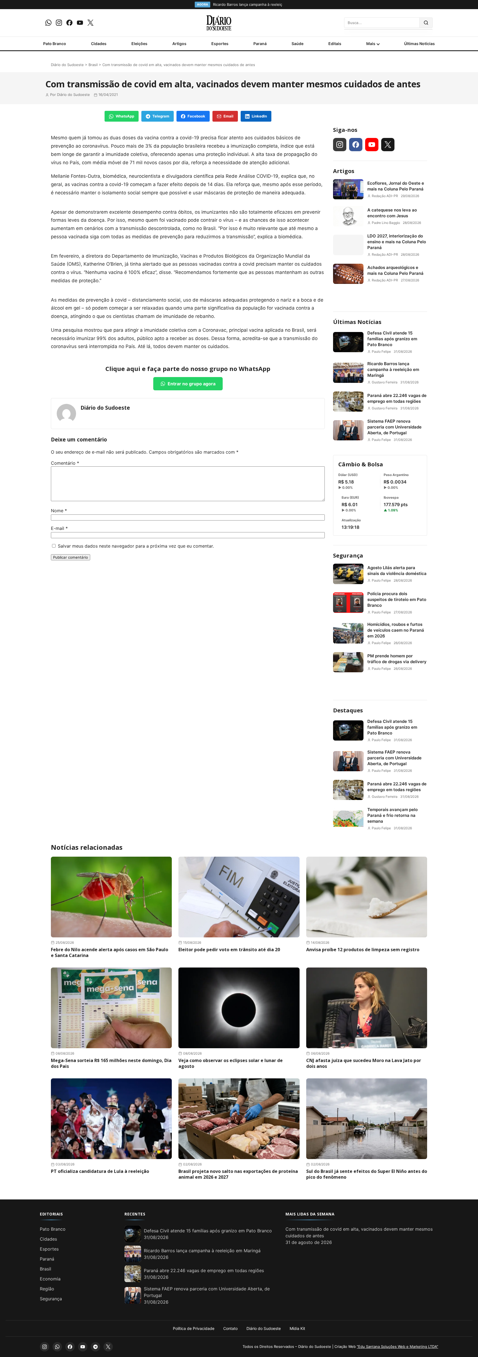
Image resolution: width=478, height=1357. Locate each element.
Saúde (297, 43)
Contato (230, 1328)
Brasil (93, 64)
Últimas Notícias (419, 43)
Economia (50, 1279)
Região (47, 1288)
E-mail (59, 528)
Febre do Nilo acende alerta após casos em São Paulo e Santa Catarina (109, 952)
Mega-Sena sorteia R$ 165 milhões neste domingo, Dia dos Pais (111, 1063)
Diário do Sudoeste (67, 64)
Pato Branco (54, 43)
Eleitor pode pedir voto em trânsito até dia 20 (229, 949)
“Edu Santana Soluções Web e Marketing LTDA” (397, 1346)
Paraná (260, 43)
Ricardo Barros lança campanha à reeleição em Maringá (393, 369)
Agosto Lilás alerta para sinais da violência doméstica (397, 570)
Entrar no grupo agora (191, 383)
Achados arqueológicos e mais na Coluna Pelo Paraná (395, 270)
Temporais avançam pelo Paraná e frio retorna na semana (392, 815)
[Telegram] (95, 1346)
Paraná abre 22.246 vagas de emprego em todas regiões (397, 398)
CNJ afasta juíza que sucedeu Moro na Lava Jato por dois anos (363, 1063)
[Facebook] (69, 23)
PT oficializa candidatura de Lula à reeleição (100, 1171)
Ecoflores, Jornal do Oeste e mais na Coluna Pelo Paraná (395, 186)
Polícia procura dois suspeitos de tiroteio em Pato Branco (396, 599)
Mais (370, 43)
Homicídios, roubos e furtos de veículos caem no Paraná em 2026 (395, 630)
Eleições (139, 43)
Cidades (98, 43)
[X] (90, 23)
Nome (59, 510)
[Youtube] (80, 23)
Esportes (219, 43)
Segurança (348, 555)
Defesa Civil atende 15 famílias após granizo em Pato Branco (392, 338)
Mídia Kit (297, 1328)
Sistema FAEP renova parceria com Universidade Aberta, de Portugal (394, 427)
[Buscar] (426, 22)
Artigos (179, 43)
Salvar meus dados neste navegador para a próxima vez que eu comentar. (136, 546)
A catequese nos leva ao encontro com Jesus (392, 212)
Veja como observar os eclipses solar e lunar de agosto (230, 1063)
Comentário (65, 463)
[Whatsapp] (48, 23)
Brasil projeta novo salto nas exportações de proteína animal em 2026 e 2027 (238, 1174)
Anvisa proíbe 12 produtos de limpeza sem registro (362, 949)
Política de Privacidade (193, 1328)
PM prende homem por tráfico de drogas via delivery (397, 658)
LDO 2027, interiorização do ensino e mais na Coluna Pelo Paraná (396, 241)
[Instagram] (59, 23)
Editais (334, 43)
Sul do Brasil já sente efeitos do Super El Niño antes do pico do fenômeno (366, 1174)
